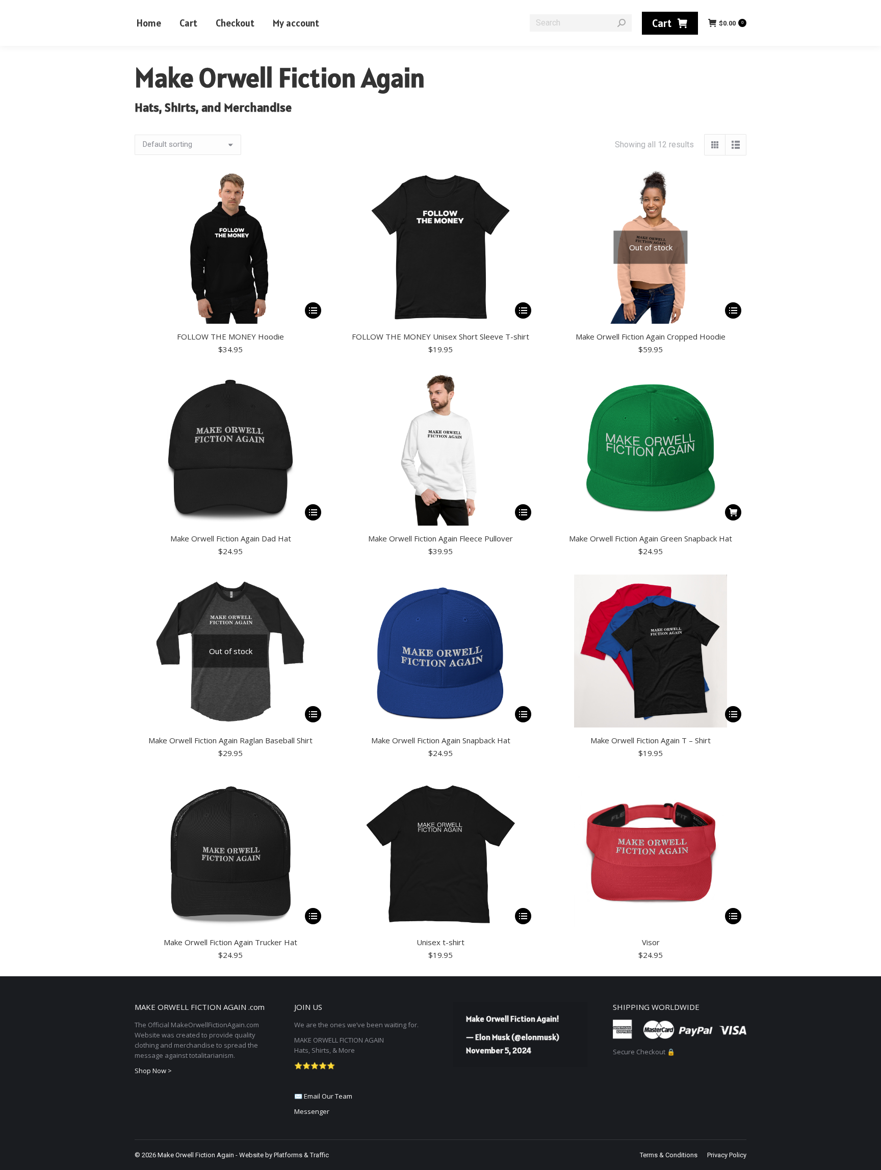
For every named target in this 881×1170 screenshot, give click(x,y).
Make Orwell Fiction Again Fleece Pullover (440, 538)
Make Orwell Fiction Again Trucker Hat (230, 942)
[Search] (621, 23)
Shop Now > (153, 1070)
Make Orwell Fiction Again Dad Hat (230, 538)
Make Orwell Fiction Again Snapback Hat (440, 740)
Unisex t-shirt (440, 942)
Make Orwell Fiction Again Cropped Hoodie (650, 336)
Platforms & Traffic (301, 1155)
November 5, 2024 (498, 1050)
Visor (651, 942)
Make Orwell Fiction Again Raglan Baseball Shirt (230, 740)
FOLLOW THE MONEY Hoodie (230, 336)
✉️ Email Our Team (323, 1096)
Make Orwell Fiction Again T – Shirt (650, 740)
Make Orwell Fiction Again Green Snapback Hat (650, 538)
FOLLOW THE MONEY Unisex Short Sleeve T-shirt (440, 336)
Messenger (311, 1111)
